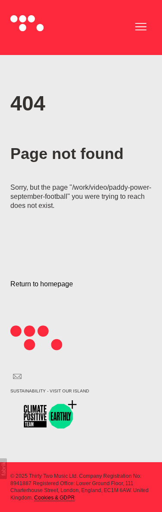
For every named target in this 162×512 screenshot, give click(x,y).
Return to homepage (41, 284)
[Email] (17, 376)
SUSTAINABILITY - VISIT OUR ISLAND (49, 391)
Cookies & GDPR (54, 498)
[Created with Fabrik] (3, 468)
